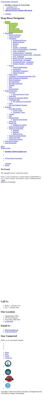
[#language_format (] (9, 1)
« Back (3, 180)
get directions (9, 321)
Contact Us (8, 358)
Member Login (5, 148)
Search (7, 165)
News (6, 354)
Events (7, 356)
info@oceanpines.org (13, 9)
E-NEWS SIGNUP (11, 332)
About (7, 352)
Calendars (8, 14)
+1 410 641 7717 (11, 7)
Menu (2, 146)
